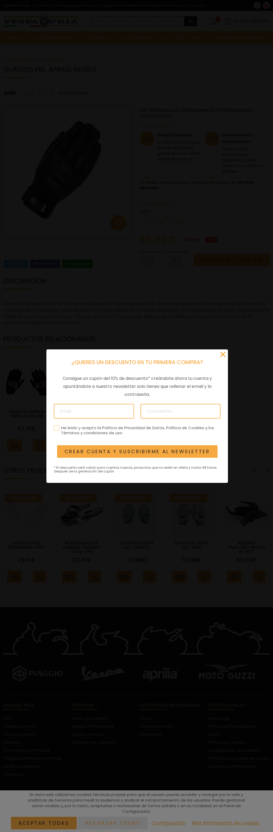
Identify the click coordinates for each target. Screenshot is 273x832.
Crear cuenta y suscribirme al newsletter (137, 451)
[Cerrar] (222, 354)
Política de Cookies (185, 427)
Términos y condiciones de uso (91, 433)
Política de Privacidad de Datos (133, 427)
